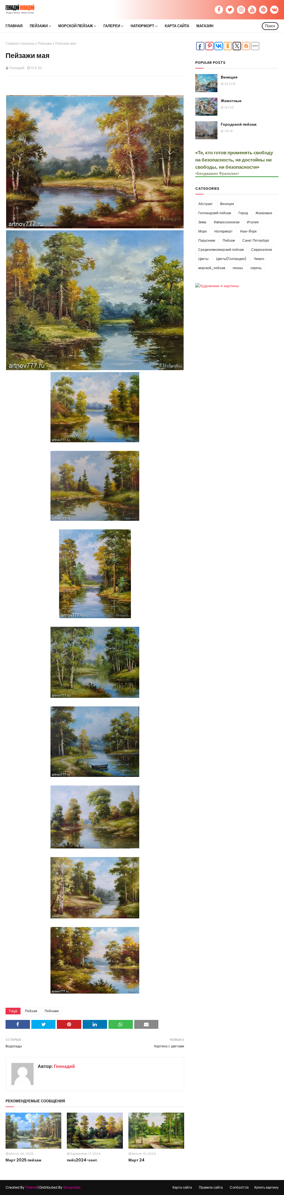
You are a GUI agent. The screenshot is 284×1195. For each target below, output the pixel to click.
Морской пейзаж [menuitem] (75, 26)
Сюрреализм (261, 249)
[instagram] (241, 10)
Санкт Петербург (255, 240)
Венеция (229, 77)
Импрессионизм (226, 222)
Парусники (206, 240)
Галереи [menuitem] (111, 26)
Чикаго (259, 258)
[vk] (274, 10)
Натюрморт (223, 231)
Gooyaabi (71, 1187)
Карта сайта (182, 1187)
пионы (238, 268)
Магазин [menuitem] (204, 26)
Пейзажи (45, 43)
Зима (202, 222)
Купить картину (266, 1187)
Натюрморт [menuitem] (142, 26)
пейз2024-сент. (82, 1160)
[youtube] (252, 10)
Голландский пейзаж (214, 213)
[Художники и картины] (217, 286)
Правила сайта (211, 1187)
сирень (256, 268)
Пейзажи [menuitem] (39, 26)
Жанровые (263, 213)
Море (202, 231)
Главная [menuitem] (14, 26)
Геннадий (16, 67)
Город (243, 213)
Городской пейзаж (239, 124)
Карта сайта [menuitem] (177, 26)
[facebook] (219, 10)
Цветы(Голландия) (231, 258)
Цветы (203, 258)
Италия (253, 222)
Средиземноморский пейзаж (221, 249)
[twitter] (230, 10)
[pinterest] (263, 10)
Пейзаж (31, 1011)
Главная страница (20, 43)
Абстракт (205, 203)
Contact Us (239, 1187)
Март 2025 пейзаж (23, 1160)
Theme (31, 1187)
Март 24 (136, 1160)
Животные (231, 100)
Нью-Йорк (248, 231)
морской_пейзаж (211, 268)
